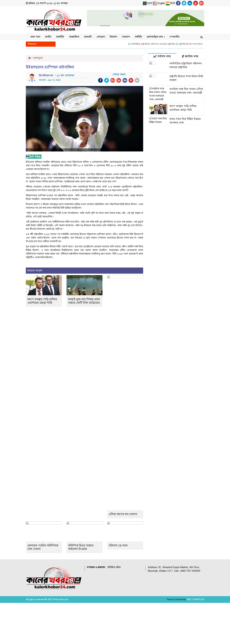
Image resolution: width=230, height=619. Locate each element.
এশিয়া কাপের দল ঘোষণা (123, 514)
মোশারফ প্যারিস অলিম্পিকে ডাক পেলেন (42, 547)
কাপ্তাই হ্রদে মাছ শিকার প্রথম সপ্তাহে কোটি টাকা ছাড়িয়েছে (84, 300)
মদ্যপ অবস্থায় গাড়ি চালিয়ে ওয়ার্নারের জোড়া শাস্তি (42, 300)
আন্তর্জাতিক (74, 36)
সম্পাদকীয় (174, 36)
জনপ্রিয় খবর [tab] (191, 56)
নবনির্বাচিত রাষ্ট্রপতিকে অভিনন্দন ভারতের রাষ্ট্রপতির (145, 44)
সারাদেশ (126, 36)
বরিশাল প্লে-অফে (118, 545)
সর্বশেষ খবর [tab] (164, 56)
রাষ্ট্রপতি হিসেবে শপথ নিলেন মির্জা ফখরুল (189, 44)
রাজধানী (88, 36)
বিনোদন (113, 36)
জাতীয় (48, 36)
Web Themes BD (195, 599)
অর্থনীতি (138, 36)
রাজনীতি (60, 36)
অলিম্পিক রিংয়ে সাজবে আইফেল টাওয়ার (81, 547)
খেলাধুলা (101, 36)
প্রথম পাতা (35, 36)
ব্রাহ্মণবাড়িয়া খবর (155, 36)
